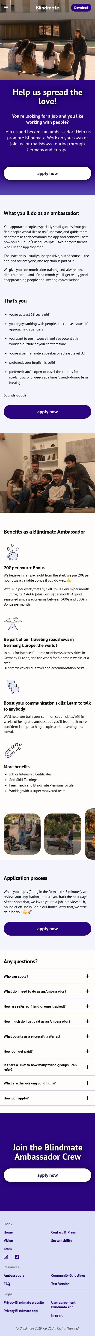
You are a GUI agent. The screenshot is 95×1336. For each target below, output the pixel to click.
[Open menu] (6, 7)
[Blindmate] (47, 7)
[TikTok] (17, 1257)
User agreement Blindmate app (63, 1304)
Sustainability (61, 1240)
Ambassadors (14, 1275)
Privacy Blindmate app (21, 1310)
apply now (47, 173)
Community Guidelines (68, 1275)
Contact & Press (63, 1232)
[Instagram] (6, 1257)
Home (8, 1232)
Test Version (60, 1283)
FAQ (7, 1283)
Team (8, 1248)
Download (81, 8)
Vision (8, 1240)
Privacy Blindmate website (24, 1302)
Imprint (57, 1315)
